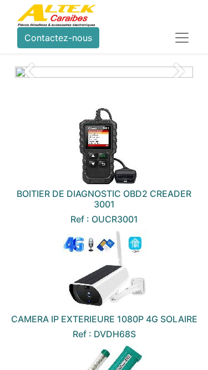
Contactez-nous (58, 37)
